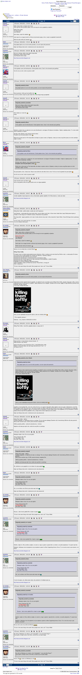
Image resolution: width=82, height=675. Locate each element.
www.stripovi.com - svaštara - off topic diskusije (17, 15)
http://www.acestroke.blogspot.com (22, 58)
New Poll (64, 15)
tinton (4, 41)
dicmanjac (5, 323)
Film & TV (9, 16)
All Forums (6, 14)
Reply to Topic (61, 16)
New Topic (57, 15)
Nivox (4, 65)
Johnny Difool (6, 208)
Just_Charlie (6, 269)
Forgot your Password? (56, 10)
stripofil (5, 23)
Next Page (76, 19)
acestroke (5, 50)
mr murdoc (6, 225)
